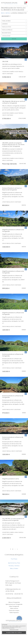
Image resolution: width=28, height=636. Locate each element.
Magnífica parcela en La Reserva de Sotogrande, (13, 272)
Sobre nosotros (14, 608)
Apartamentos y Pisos (14, 563)
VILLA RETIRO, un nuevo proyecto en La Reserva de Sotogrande (13, 519)
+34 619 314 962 (9, 594)
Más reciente (6, 16)
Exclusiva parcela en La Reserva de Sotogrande (12, 355)
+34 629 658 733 (18, 594)
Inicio (2, 13)
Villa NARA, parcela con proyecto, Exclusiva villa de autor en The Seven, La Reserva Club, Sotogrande (13, 144)
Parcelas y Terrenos (14, 565)
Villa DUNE (5, 61)
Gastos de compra (14, 610)
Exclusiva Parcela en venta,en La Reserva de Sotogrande (12, 189)
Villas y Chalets (14, 568)
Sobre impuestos (14, 612)
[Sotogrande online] (9, 3)
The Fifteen (14, 559)
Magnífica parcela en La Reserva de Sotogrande (13, 230)
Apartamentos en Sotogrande (14, 604)
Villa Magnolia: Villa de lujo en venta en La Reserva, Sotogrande (13, 102)
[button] (1, 50)
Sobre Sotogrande (14, 606)
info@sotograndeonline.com (13, 589)
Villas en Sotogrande (14, 602)
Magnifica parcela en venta (10, 479)
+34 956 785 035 (9, 591)
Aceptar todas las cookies (14, 632)
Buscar (14, 38)
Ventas (7, 13)
